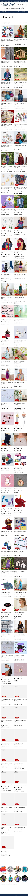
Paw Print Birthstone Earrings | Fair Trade (20, 83)
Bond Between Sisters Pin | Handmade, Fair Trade (5, 62)
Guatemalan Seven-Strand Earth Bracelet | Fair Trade (19, 362)
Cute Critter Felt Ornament (6, 592)
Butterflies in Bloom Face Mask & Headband (7, 509)
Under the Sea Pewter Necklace (6, 807)
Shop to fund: (12, 8)
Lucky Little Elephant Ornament (19, 508)
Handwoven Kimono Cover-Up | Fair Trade (20, 210)
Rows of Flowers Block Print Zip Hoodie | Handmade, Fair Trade (19, 635)
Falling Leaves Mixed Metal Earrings (7, 743)
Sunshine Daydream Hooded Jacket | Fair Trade (20, 40)
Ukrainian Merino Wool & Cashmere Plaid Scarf (7, 635)
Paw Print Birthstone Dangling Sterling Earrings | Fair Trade (6, 231)
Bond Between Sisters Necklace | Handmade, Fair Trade (7, 188)
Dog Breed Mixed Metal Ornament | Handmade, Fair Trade (20, 341)
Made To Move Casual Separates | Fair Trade (7, 167)
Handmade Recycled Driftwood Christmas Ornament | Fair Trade (19, 62)
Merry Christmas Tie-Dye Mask (6, 612)
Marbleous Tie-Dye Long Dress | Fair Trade (7, 298)
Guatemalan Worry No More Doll (6, 531)
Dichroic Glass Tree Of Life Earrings (7, 551)
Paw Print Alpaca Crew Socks (6, 274)
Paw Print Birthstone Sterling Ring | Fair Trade (7, 210)
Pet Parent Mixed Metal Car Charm (20, 319)
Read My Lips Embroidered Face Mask (6, 721)
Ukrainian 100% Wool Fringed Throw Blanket (20, 700)
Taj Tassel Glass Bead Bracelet (6, 763)
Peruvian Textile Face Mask (5, 850)
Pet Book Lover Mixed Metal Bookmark (19, 426)
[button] (18, 4)
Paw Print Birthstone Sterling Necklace (6, 404)
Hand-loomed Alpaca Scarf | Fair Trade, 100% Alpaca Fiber (6, 83)
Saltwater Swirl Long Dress (5, 361)
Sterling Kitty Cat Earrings (18, 743)
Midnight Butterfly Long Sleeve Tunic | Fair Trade (20, 167)
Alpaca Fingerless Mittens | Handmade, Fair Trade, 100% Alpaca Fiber (7, 40)
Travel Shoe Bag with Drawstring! (20, 145)
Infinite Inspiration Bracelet (19, 551)
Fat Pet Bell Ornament (5, 340)
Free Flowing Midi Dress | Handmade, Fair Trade (7, 572)
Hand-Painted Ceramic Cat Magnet (20, 531)
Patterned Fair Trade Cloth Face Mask (6, 828)
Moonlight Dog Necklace (18, 488)
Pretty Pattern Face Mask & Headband (18, 252)
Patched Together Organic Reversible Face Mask (20, 785)
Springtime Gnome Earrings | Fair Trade (20, 721)
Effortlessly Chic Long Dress (19, 297)
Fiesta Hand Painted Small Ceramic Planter (7, 700)
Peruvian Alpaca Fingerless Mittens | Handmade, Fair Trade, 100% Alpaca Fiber (20, 188)
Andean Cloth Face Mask (18, 763)
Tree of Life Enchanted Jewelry (19, 612)
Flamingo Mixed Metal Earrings (19, 827)
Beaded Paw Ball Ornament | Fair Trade (7, 104)
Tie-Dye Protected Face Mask (19, 655)
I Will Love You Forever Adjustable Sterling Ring (7, 426)
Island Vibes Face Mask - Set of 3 (6, 784)
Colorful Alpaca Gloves (5, 467)
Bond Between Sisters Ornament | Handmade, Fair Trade (7, 125)
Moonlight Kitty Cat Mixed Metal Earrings (19, 572)
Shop (2, 1)
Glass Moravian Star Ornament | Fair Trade (20, 125)
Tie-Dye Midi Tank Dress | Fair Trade (20, 592)
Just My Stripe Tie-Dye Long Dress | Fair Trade (7, 383)
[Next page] (14, 861)
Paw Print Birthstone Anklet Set (19, 807)
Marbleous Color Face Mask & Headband (6, 677)
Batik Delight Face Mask (18, 467)
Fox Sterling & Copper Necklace (6, 488)
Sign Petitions (17, 1)
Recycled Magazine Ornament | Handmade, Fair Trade (6, 146)
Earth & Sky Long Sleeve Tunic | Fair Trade (20, 104)
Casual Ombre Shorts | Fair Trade (20, 274)
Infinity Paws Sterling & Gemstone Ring (7, 656)
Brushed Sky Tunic (17, 230)
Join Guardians (8, 1)
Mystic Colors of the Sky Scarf (19, 382)
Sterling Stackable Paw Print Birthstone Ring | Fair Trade (6, 320)
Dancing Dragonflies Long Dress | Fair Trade (20, 404)
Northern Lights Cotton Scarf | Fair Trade (7, 252)
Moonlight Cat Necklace (18, 676)
